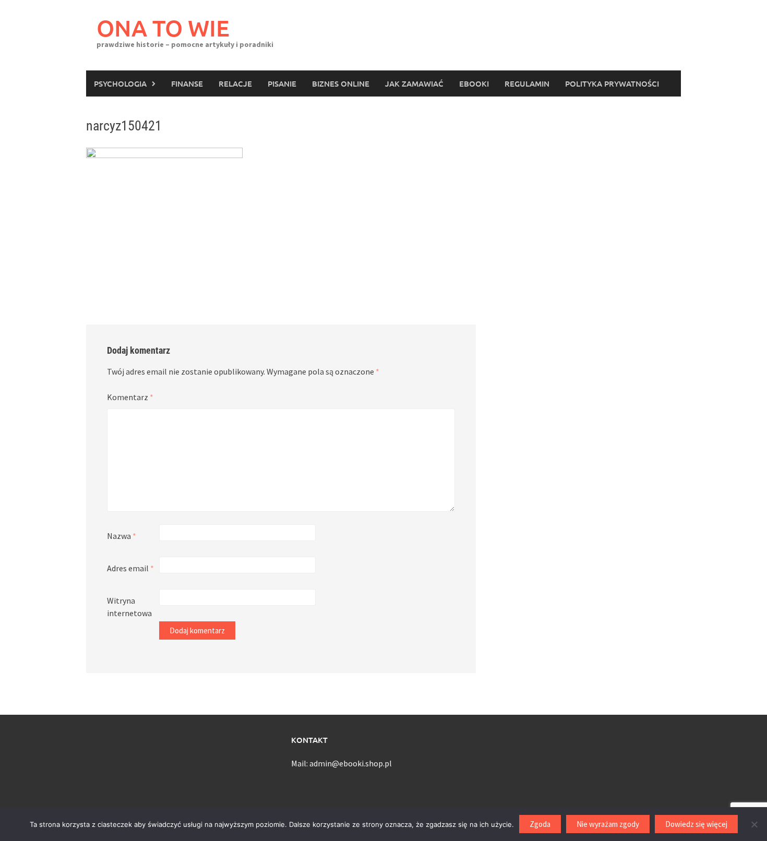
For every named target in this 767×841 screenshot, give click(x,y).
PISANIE (282, 83)
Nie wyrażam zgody (608, 824)
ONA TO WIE (163, 28)
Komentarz (130, 397)
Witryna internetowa (129, 606)
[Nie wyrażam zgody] (754, 824)
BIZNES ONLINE (340, 83)
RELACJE (235, 83)
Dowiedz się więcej (696, 824)
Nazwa (121, 536)
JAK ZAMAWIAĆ (414, 83)
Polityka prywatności (612, 83)
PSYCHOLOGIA (120, 83)
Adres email (130, 568)
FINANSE (187, 83)
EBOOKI (474, 83)
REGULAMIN (527, 83)
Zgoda (540, 824)
